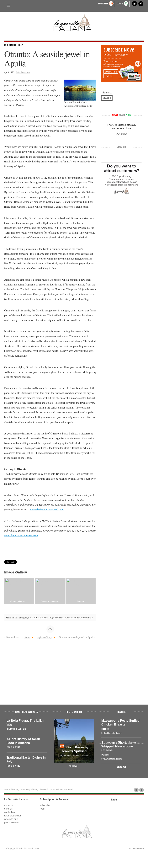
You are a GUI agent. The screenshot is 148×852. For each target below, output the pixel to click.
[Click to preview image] (80, 90)
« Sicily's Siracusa (38, 617)
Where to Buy (11, 818)
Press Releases (12, 822)
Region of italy (13, 45)
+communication (136, 848)
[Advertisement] (50, 670)
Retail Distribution (13, 815)
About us (8, 805)
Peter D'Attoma (23, 72)
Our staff (8, 808)
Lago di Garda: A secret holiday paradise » (71, 617)
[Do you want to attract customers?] (121, 179)
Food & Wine (13, 747)
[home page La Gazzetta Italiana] (76, 831)
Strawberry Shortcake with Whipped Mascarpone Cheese (120, 746)
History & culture (16, 729)
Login (42, 808)
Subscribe (103, 3)
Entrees (105, 729)
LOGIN (120, 3)
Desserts (106, 754)
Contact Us (9, 812)
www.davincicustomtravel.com (47, 509)
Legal (114, 799)
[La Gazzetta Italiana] (74, 22)
